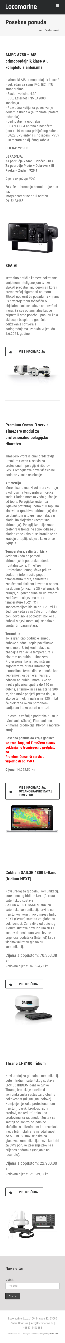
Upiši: (9, 1279)
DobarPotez (53, 1334)
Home (40, 30)
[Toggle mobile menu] (58, 5)
